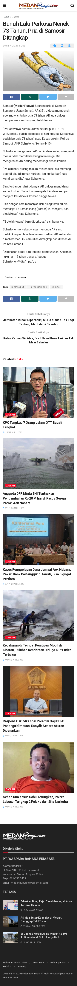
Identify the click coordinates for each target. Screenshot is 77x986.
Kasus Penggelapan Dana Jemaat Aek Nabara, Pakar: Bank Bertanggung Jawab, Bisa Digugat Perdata (37, 574)
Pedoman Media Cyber (15, 962)
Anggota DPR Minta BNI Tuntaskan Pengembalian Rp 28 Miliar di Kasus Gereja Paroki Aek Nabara (34, 498)
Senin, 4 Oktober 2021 (14, 45)
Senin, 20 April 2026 (14, 508)
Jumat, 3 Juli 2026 (13, 432)
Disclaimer (38, 962)
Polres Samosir (38, 287)
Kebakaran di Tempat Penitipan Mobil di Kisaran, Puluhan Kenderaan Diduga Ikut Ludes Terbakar (37, 650)
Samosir (56, 287)
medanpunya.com (30, 973)
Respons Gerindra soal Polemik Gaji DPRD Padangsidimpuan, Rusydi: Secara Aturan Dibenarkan (33, 725)
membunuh (18, 287)
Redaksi (7, 966)
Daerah (15, 17)
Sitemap (22, 966)
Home (6, 17)
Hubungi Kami (58, 962)
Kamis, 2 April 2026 (13, 660)
